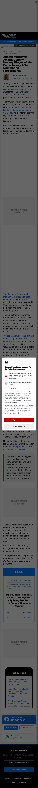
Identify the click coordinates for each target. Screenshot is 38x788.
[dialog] (19, 394)
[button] (19, 388)
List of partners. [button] (12, 402)
